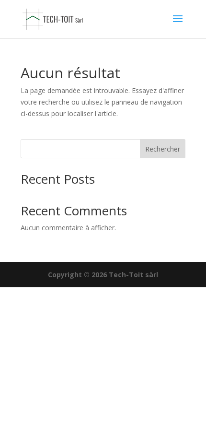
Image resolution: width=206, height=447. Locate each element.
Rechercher (162, 148)
